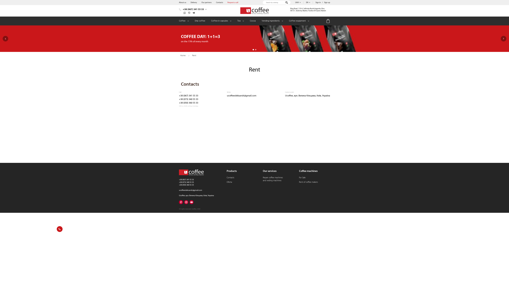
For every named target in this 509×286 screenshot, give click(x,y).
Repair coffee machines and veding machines (273, 179)
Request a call (232, 2)
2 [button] (255, 49)
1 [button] (253, 49)
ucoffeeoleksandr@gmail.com (241, 95)
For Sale (302, 177)
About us (182, 2)
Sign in (318, 2)
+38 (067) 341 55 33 (188, 95)
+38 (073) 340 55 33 (188, 99)
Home (183, 55)
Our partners (206, 2)
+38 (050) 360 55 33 (188, 102)
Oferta (229, 182)
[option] (254, 38)
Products (232, 171)
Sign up (327, 2)
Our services (270, 171)
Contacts (219, 2)
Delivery (194, 2)
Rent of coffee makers (308, 182)
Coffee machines (308, 171)
